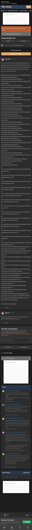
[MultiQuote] (2, 308)
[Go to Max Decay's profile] (2, 45)
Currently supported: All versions (12, 34)
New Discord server (9, 358)
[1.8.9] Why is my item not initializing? (15, 432)
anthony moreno (13, 477)
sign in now (9, 332)
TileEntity (9, 415)
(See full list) (26, 472)
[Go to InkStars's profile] (3, 419)
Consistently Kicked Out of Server (14, 418)
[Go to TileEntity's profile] (3, 405)
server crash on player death (13, 391)
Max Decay (6, 45)
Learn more (3, 2)
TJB (7, 401)
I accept (28, 522)
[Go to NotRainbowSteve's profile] (3, 433)
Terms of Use (4, 524)
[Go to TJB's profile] (3, 391)
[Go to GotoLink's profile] (2, 313)
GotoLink (7, 312)
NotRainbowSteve (11, 450)
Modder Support (19, 45)
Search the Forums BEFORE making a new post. (13, 29)
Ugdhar (7, 477)
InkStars (8, 428)
